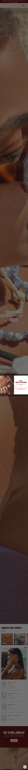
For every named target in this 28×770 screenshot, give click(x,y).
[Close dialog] (27, 376)
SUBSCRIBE (21, 388)
